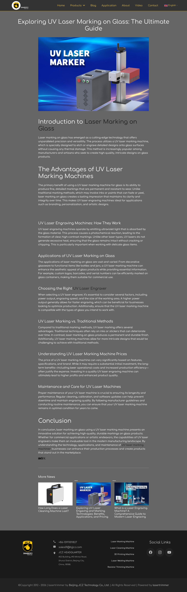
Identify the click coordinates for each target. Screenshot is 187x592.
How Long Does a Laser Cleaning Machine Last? (53, 509)
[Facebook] (150, 552)
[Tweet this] (44, 458)
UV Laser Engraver (90, 288)
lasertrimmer (161, 585)
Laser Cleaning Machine (122, 548)
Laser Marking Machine (122, 542)
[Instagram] (160, 552)
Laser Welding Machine (122, 561)
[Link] (20, 5)
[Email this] (39, 458)
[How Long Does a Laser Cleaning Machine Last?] (55, 484)
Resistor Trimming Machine (121, 567)
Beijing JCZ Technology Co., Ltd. (89, 585)
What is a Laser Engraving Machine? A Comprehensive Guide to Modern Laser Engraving (130, 512)
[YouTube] (169, 552)
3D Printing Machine (124, 554)
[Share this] (42, 458)
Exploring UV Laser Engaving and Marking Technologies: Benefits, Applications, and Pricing (92, 512)
